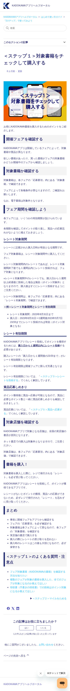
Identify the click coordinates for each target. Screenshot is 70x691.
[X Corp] (13, 608)
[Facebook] (8, 608)
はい (26, 628)
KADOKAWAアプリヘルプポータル (20, 17)
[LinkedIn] (17, 608)
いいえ (43, 628)
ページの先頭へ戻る (15, 655)
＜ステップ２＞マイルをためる (49, 598)
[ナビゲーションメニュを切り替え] (61, 6)
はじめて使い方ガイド (51, 17)
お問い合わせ (46, 644)
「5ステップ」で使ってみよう (18, 20)
